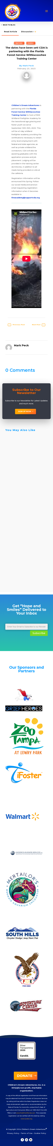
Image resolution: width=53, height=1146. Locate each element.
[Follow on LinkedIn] (30, 1139)
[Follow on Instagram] (26, 1139)
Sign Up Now (24, 411)
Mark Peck (28, 65)
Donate (24, 1076)
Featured (19, 43)
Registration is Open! (22, 566)
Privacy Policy (13, 1133)
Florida (31, 43)
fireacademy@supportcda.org (25, 198)
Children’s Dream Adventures (25, 105)
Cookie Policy (40, 1133)
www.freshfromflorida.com (25, 1113)
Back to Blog (9, 25)
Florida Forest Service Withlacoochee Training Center (25, 112)
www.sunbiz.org (26, 1119)
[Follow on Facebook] (22, 1139)
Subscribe (39, 633)
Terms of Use (27, 1133)
